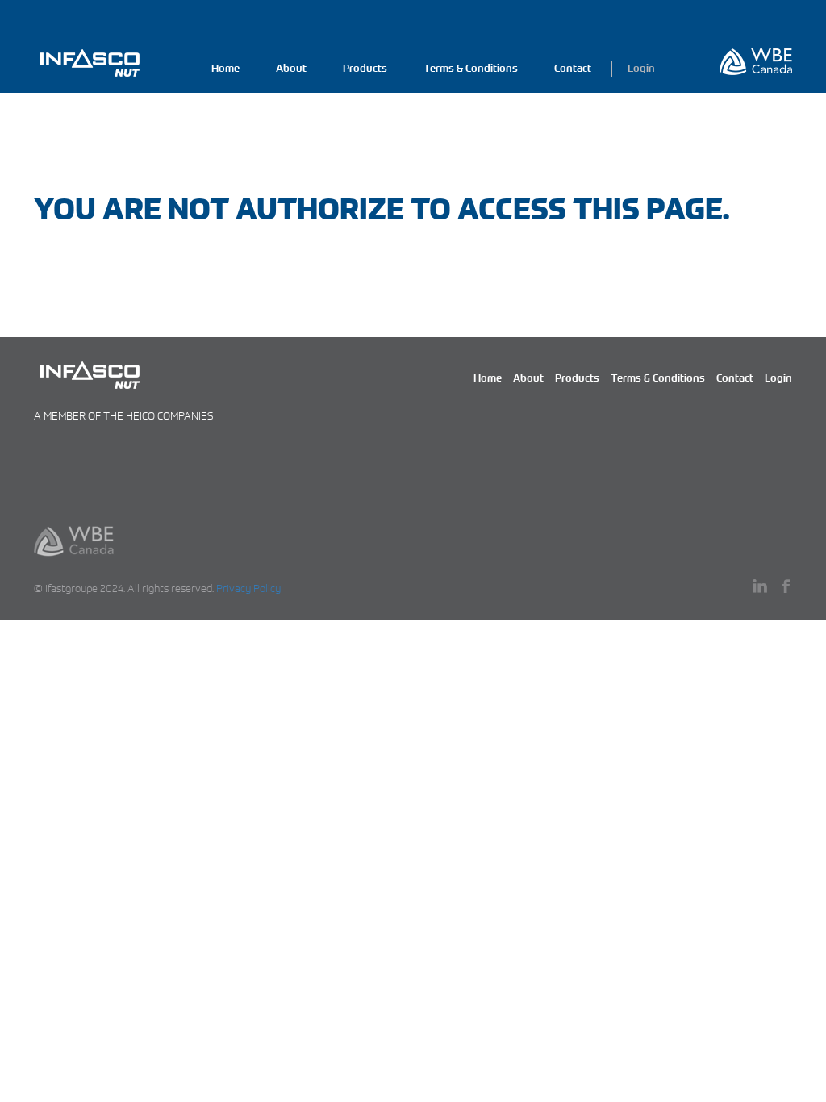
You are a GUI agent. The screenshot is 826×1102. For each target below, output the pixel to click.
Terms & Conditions (470, 68)
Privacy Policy (248, 588)
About (291, 68)
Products (365, 68)
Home (225, 68)
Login (641, 68)
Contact (572, 68)
